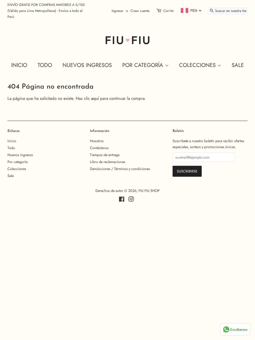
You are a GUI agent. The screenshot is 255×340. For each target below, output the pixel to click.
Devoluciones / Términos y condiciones (120, 168)
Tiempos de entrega (105, 154)
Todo (45, 65)
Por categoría (143, 65)
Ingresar (118, 10)
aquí (95, 98)
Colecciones (198, 65)
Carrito (168, 10)
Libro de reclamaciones (107, 161)
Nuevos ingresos (87, 65)
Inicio (19, 65)
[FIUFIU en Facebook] (122, 200)
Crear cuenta (139, 10)
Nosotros (97, 140)
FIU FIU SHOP (149, 190)
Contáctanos (99, 147)
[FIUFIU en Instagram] (131, 200)
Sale (238, 65)
